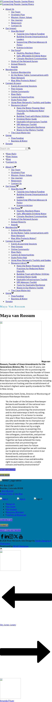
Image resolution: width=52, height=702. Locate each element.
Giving (9, 135)
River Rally (16, 94)
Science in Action (25, 47)
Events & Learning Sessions (24, 86)
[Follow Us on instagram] (11, 537)
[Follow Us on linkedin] (6, 537)
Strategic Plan (18, 14)
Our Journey (17, 20)
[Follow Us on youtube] (21, 537)
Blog (8, 159)
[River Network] (17, 2)
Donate (9, 143)
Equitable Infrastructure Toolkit (32, 121)
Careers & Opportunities (22, 97)
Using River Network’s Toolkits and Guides (31, 102)
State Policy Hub (19, 99)
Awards (14, 66)
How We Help (17, 31)
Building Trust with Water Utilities (33, 116)
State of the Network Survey (24, 61)
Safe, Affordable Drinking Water (31, 55)
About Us (10, 9)
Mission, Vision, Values (21, 17)
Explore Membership (21, 72)
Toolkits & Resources (16, 514)
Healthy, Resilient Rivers (28, 53)
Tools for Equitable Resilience (31, 127)
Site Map (19, 493)
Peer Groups (17, 88)
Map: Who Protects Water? (23, 80)
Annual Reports (18, 64)
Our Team (15, 11)
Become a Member (15, 512)
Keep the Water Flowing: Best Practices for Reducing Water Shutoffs (31, 111)
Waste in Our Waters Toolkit (30, 129)
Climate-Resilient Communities (32, 58)
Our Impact (11, 28)
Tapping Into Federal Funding (31, 33)
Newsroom (16, 22)
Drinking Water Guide (27, 118)
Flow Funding (17, 138)
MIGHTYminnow (20, 546)
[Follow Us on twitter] (16, 537)
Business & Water (19, 140)
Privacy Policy (6, 493)
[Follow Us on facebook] (2, 537)
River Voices (11, 156)
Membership (11, 69)
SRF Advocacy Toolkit (27, 124)
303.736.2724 (7, 491)
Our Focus (15, 50)
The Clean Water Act (21, 132)
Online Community (20, 91)
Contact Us (16, 25)
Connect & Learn (13, 83)
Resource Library (19, 105)
